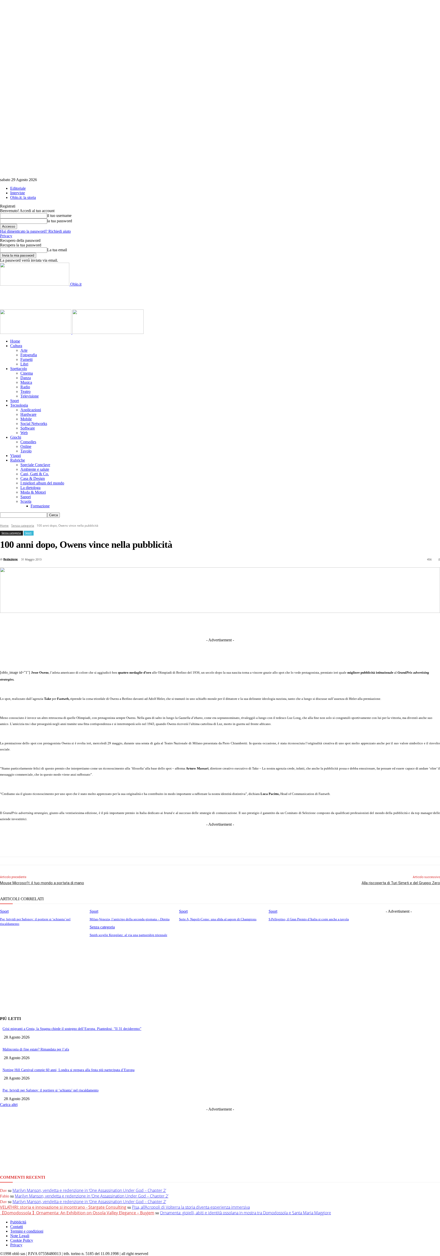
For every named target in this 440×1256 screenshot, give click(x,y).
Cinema (26, 373)
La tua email (57, 250)
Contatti (16, 1226)
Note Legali (19, 1236)
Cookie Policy (21, 1240)
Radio (25, 387)
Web (24, 433)
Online (25, 446)
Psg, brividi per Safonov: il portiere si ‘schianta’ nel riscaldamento (51, 1090)
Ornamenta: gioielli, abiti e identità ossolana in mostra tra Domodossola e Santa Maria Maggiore (245, 1213)
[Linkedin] (194, 625)
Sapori (25, 497)
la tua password (59, 221)
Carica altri (9, 1104)
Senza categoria (22, 525)
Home (15, 341)
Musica (26, 382)
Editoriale (18, 188)
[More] (325, 624)
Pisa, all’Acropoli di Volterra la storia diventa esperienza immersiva (191, 1207)
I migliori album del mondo (42, 483)
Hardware (28, 414)
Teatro (25, 391)
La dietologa (30, 487)
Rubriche (17, 460)
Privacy (6, 236)
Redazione (10, 559)
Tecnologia (19, 405)
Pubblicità (18, 1222)
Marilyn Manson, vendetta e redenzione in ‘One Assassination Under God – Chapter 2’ (89, 1190)
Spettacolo (18, 368)
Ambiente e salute (34, 469)
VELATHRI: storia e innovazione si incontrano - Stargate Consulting (63, 1207)
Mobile (26, 419)
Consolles (28, 442)
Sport (14, 400)
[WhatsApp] (250, 625)
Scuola (25, 501)
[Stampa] (288, 625)
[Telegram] (212, 625)
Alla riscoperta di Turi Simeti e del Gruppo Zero (401, 883)
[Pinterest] (231, 625)
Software (27, 428)
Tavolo (26, 451)
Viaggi (15, 455)
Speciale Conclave (35, 465)
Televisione (29, 396)
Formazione (40, 506)
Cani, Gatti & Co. (34, 474)
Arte (24, 350)
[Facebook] (156, 625)
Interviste (17, 193)
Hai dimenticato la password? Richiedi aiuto (35, 231)
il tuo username (59, 215)
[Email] (269, 625)
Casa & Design (32, 478)
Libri (24, 364)
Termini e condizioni (26, 1231)
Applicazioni (30, 410)
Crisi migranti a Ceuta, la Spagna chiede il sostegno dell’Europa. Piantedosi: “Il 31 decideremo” (72, 1029)
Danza (25, 378)
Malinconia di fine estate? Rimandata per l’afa (36, 1049)
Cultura (16, 346)
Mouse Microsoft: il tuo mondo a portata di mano (42, 883)
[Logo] (36, 332)
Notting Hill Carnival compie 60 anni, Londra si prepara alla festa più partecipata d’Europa (68, 1070)
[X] (175, 625)
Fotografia (28, 355)
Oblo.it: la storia (23, 197)
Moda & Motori (33, 492)
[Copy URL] (306, 625)
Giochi (15, 437)
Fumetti (26, 359)
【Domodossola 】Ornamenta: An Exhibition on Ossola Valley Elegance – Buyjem (77, 1213)
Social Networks (33, 423)
